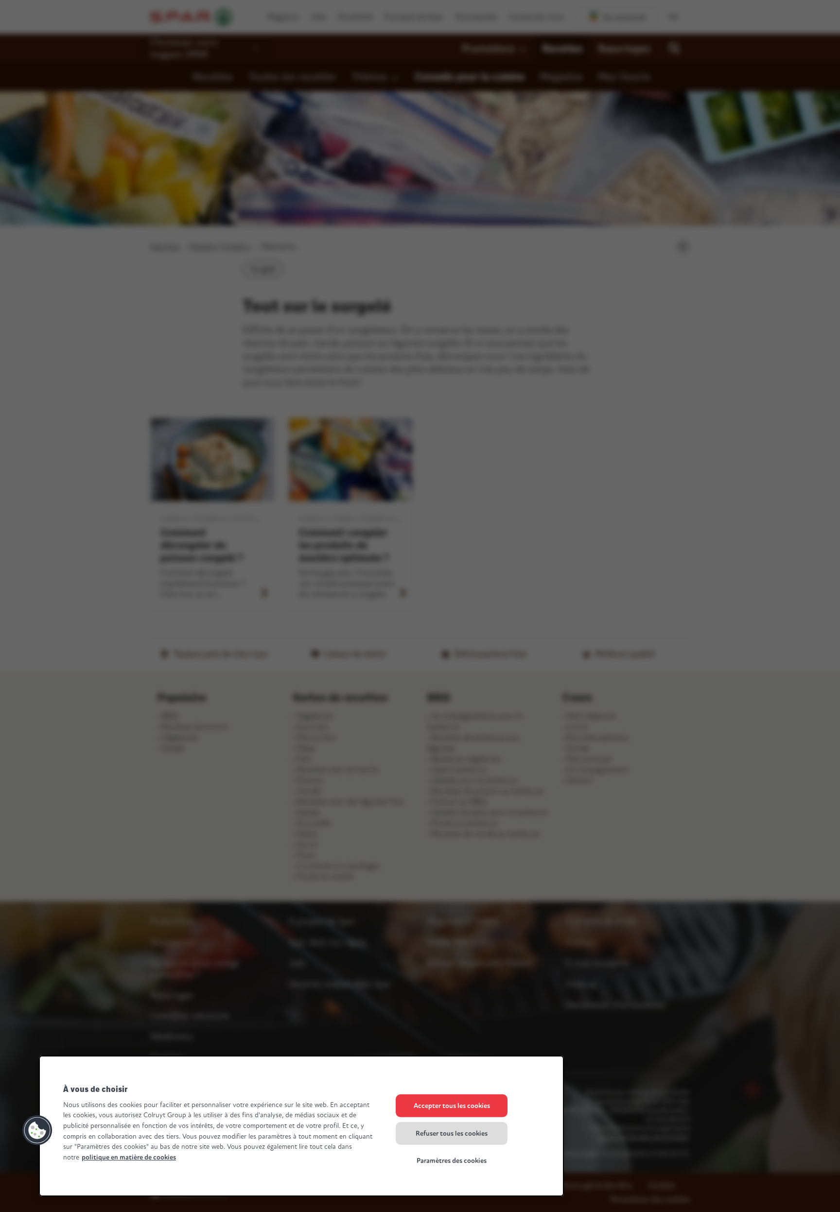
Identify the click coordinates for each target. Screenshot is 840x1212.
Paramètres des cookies (452, 1161)
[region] (301, 1126)
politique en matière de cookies (129, 1157)
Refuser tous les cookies (452, 1133)
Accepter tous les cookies (452, 1106)
